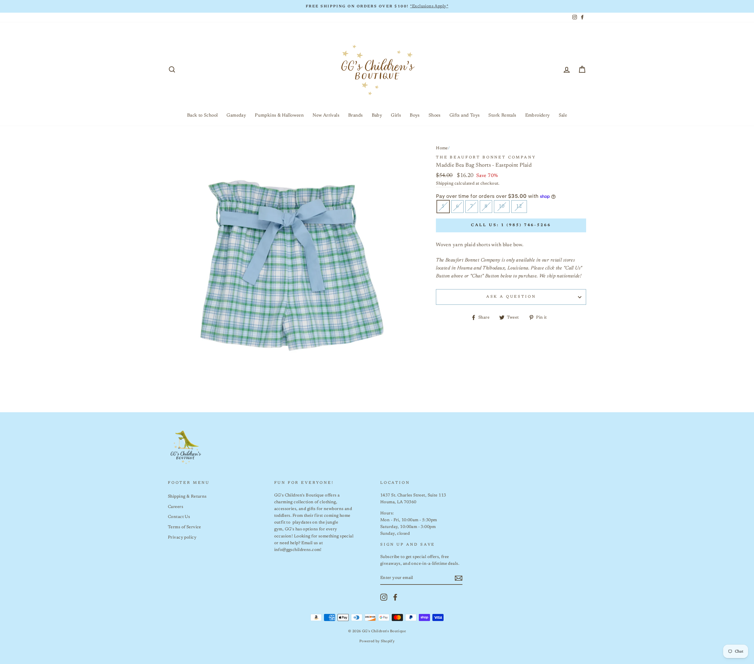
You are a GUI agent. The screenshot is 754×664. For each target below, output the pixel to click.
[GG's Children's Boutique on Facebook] (395, 597)
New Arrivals (325, 115)
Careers (175, 507)
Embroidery (537, 115)
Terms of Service (184, 527)
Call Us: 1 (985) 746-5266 (511, 225)
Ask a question (511, 297)
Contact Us (179, 517)
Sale (563, 115)
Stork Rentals (502, 115)
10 (502, 206)
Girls (396, 115)
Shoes (435, 115)
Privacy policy (182, 537)
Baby (377, 115)
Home (442, 148)
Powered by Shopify (377, 641)
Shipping (444, 183)
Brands (355, 115)
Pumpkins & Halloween (279, 115)
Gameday (236, 115)
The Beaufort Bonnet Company (486, 157)
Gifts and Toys (464, 115)
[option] (377, 6)
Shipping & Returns (187, 496)
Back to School (202, 115)
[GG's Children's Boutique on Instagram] (383, 597)
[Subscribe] (458, 578)
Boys (415, 115)
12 (519, 206)
